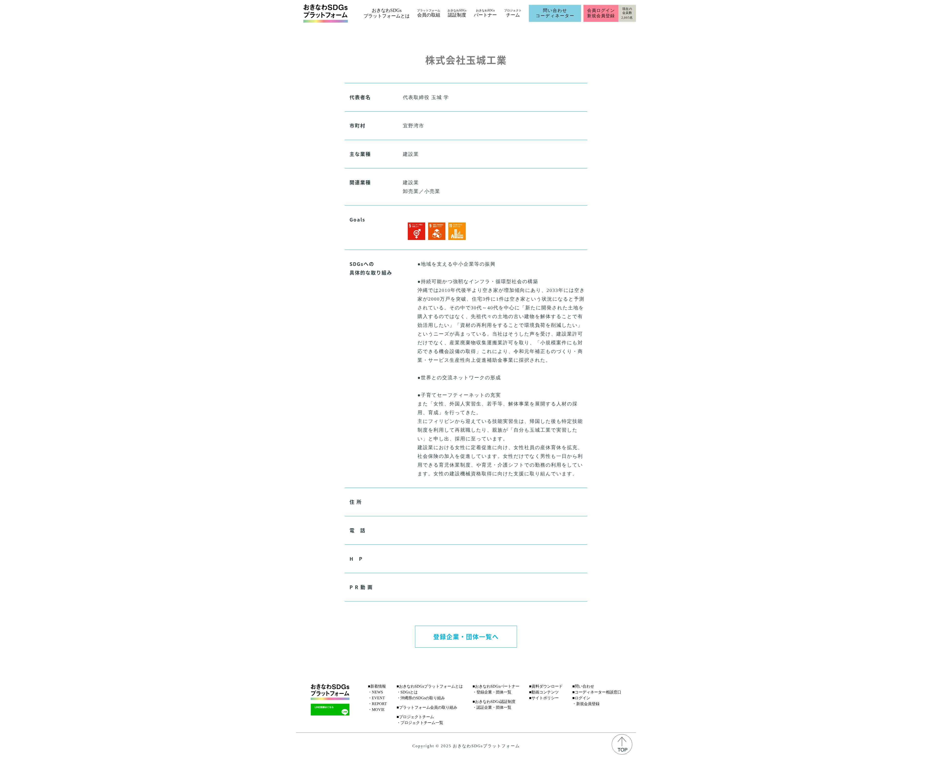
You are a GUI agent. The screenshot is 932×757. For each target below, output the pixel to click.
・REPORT (377, 704)
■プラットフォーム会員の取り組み (427, 707)
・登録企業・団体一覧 (492, 692)
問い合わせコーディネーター (555, 13)
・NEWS (375, 692)
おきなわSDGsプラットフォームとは (387, 13)
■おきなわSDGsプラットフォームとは (430, 686)
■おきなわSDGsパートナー (496, 686)
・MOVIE (376, 710)
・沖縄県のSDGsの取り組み (421, 698)
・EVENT (376, 698)
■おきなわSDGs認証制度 (494, 701)
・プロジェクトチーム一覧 (420, 723)
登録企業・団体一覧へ (466, 636)
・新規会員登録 (585, 704)
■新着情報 (377, 686)
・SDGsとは (407, 692)
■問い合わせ (583, 686)
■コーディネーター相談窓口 (596, 692)
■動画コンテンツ (544, 692)
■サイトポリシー (544, 698)
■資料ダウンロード (546, 686)
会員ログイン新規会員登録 (601, 13)
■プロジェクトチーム (415, 717)
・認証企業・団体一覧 (492, 707)
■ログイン (581, 698)
